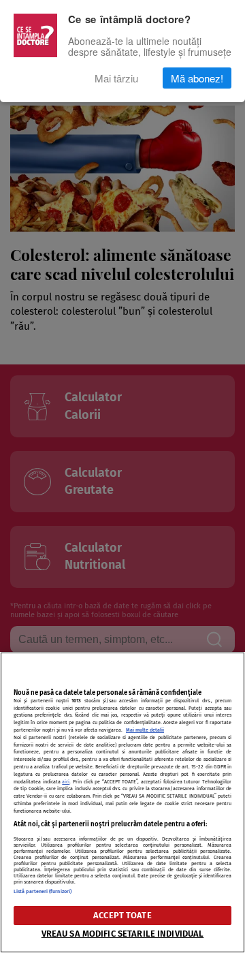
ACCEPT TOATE (122, 915)
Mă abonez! (197, 78)
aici (65, 782)
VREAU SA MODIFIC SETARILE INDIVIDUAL (123, 933)
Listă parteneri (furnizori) (42, 891)
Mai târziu (116, 78)
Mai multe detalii (145, 730)
